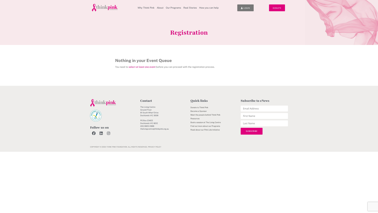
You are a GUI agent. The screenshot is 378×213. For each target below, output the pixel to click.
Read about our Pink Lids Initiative (205, 130)
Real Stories (190, 7)
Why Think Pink (146, 7)
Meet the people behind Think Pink (205, 115)
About (160, 7)
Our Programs (173, 7)
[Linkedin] (101, 133)
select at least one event (142, 67)
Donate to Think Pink (199, 107)
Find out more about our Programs (205, 126)
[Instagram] (108, 133)
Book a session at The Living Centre (205, 122)
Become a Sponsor (198, 111)
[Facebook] (93, 133)
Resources (194, 118)
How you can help (209, 7)
